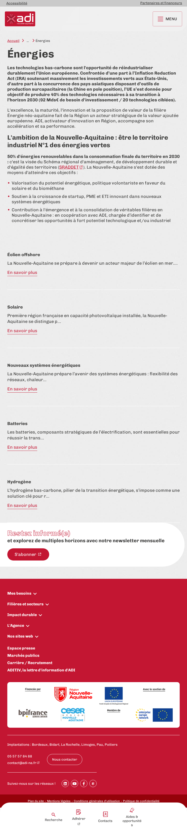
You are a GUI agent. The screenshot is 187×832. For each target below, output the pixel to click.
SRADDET (69, 167)
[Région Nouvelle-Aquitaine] (73, 695)
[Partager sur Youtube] (74, 783)
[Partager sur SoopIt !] (93, 783)
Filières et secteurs (25, 604)
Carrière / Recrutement (29, 662)
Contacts (105, 821)
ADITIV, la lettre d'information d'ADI (41, 670)
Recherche (53, 820)
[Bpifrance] (33, 713)
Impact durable (22, 614)
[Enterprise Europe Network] (154, 715)
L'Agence (15, 625)
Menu (171, 19)
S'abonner (26, 554)
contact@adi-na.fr (21, 763)
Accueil (13, 41)
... (28, 41)
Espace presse (21, 648)
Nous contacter (64, 759)
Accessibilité (16, 3)
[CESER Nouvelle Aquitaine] (73, 715)
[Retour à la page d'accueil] (20, 18)
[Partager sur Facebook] (83, 783)
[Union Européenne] (114, 696)
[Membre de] (114, 711)
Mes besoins (19, 593)
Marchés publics (23, 655)
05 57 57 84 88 (19, 756)
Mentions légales (59, 801)
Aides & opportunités (131, 821)
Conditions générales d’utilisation (97, 801)
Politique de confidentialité (141, 801)
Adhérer (78, 819)
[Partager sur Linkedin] (65, 783)
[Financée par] (33, 690)
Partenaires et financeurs (161, 3)
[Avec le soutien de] (154, 690)
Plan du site (36, 801)
